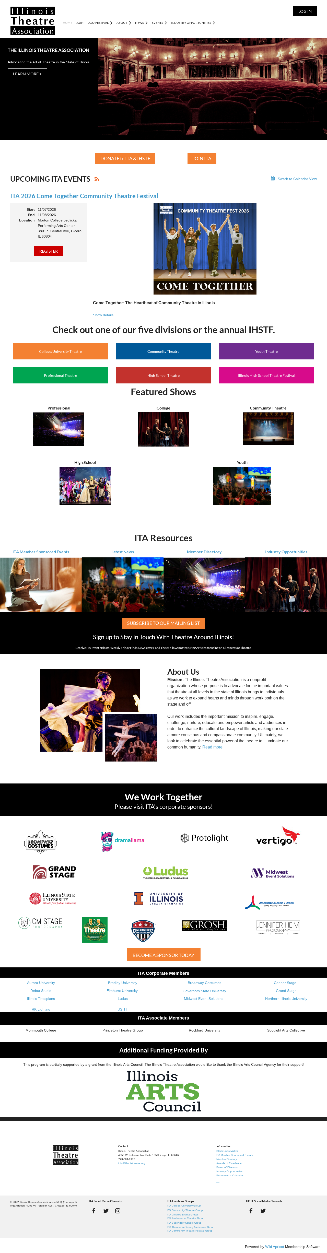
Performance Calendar (229, 1175)
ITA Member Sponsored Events (41, 551)
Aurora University (41, 983)
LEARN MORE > (27, 73)
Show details (103, 315)
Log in (305, 11)
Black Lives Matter (227, 1151)
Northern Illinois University (286, 999)
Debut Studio (40, 991)
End (31, 215)
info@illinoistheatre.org (131, 1163)
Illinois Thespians (41, 999)
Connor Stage (285, 983)
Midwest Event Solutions (203, 999)
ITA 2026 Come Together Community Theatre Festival (84, 196)
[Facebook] (94, 1211)
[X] (106, 1211)
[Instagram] (118, 1211)
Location (27, 220)
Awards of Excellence (229, 1163)
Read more (212, 747)
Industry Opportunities (286, 551)
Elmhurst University (123, 991)
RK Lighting (41, 1009)
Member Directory (204, 551)
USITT (123, 1009)
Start (31, 209)
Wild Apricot (274, 1247)
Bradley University (122, 983)
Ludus (123, 999)
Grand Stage (286, 991)
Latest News (122, 551)
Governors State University (204, 991)
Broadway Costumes (204, 983)
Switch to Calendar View (297, 179)
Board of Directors (227, 1167)
